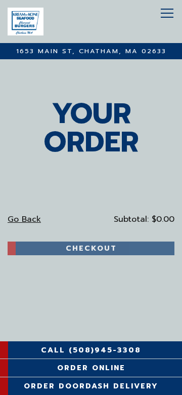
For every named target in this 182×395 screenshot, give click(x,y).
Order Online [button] (91, 367)
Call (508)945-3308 (91, 350)
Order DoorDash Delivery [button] (91, 385)
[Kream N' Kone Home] (53, 21)
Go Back (24, 219)
